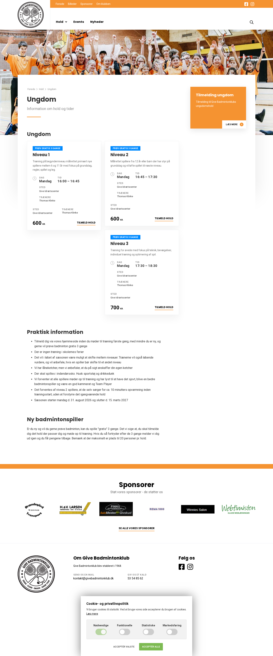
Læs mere (232, 124)
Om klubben (103, 3)
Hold (59, 22)
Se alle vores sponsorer (137, 528)
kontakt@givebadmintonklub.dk (93, 578)
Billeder (72, 3)
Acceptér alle (151, 646)
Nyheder (97, 22)
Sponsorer (86, 3)
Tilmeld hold (86, 222)
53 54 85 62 (135, 578)
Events (78, 22)
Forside (60, 3)
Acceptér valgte (123, 646)
